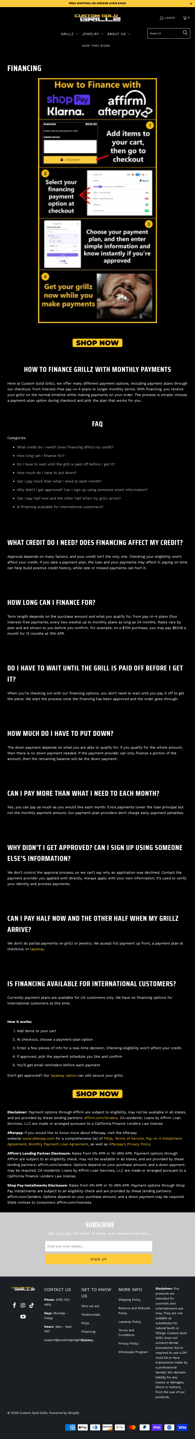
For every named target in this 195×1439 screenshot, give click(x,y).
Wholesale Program (133, 1352)
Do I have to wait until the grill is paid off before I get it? (66, 464)
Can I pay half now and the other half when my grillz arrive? (69, 498)
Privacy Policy (128, 1343)
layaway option (64, 1075)
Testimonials (90, 1314)
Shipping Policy (129, 1299)
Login (170, 17)
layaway (37, 949)
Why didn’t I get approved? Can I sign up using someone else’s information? (82, 490)
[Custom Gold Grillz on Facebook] (14, 1306)
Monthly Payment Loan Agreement (58, 1144)
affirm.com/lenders (101, 1118)
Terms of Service (129, 1138)
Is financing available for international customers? (60, 507)
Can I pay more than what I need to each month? (59, 481)
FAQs (108, 1138)
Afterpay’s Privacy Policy (130, 1144)
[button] (70, 34)
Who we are (90, 1306)
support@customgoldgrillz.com (67, 1340)
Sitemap (87, 1340)
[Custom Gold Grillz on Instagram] (23, 1306)
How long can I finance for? (40, 456)
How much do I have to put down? (47, 473)
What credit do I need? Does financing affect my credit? (65, 447)
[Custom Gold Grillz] (97, 18)
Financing (88, 1331)
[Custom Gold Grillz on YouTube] (23, 1317)
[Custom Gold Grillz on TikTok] (31, 1306)
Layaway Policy (129, 1321)
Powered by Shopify (64, 1413)
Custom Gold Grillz (34, 1413)
